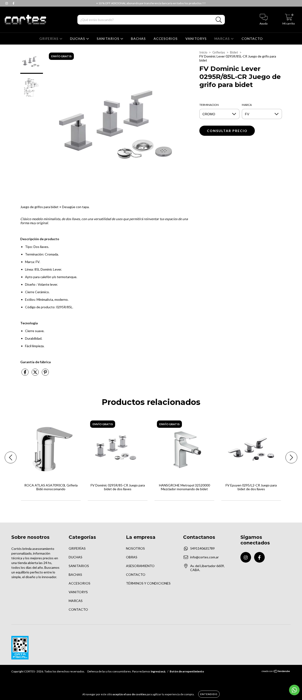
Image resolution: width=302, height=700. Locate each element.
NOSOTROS (135, 548)
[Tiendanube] (276, 672)
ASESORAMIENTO (140, 566)
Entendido (209, 694)
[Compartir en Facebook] (25, 374)
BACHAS (138, 39)
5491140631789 (202, 548)
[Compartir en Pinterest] (45, 374)
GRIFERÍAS (49, 39)
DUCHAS (78, 39)
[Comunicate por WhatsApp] (294, 690)
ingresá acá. (158, 671)
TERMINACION (209, 105)
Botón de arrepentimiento (187, 671)
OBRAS (131, 557)
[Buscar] (218, 19)
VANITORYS (196, 39)
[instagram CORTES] (7, 3)
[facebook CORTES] (13, 3)
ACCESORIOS (166, 39)
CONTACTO (252, 39)
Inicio (203, 52)
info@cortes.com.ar (204, 557)
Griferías (218, 52)
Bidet (234, 52)
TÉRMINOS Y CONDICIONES (148, 583)
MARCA (247, 105)
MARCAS (222, 39)
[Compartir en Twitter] (35, 374)
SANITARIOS (108, 39)
